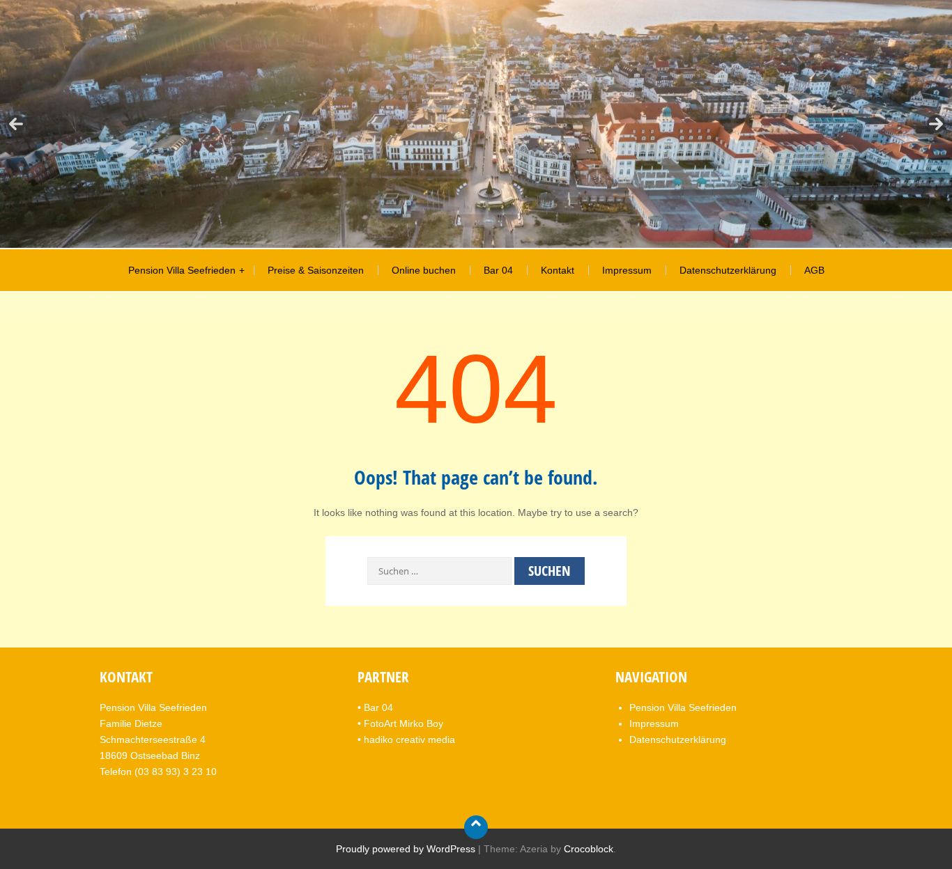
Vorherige (16, 124)
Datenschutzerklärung (728, 270)
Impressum (627, 270)
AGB (814, 270)
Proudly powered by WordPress (405, 848)
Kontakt (557, 270)
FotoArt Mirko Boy (403, 723)
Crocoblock (588, 848)
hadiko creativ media (409, 739)
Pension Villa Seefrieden (182, 270)
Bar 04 (498, 270)
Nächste (936, 124)
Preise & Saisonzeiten (316, 270)
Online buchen (424, 270)
